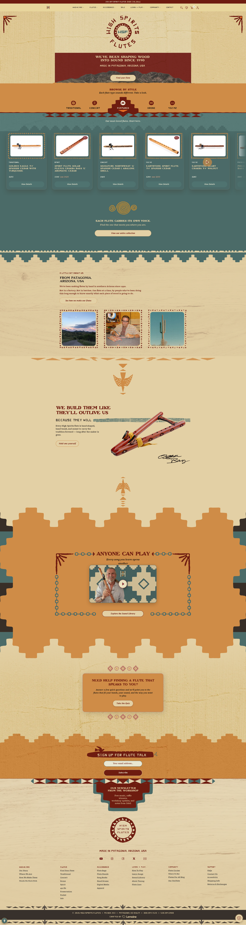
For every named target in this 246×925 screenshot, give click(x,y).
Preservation (66, 892)
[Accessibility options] (4, 921)
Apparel (100, 888)
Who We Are (24, 867)
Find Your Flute (67, 871)
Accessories (103, 867)
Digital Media (103, 885)
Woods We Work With (28, 881)
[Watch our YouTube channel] (101, 858)
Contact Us (212, 874)
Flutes (63, 867)
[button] (123, 584)
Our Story (23, 871)
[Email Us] (145, 858)
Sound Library (138, 878)
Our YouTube (174, 881)
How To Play (137, 871)
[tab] (73, 105)
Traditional (65, 874)
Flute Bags (101, 871)
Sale (62, 898)
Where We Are (25, 874)
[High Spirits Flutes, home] (54, 7)
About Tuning (138, 881)
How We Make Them (28, 878)
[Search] (181, 7)
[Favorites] (186, 7)
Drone (63, 881)
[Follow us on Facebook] (123, 858)
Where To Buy (174, 874)
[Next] (207, 162)
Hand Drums (102, 881)
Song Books (102, 878)
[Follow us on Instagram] (112, 858)
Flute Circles (174, 871)
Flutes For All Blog (176, 877)
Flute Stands (102, 874)
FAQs (209, 871)
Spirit (63, 885)
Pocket (63, 895)
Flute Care (136, 885)
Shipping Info (213, 881)
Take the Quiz (123, 703)
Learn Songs (137, 874)
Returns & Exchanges (217, 884)
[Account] (197, 7)
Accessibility (212, 877)
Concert (63, 878)
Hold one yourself (67, 444)
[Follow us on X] (134, 858)
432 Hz (63, 888)
